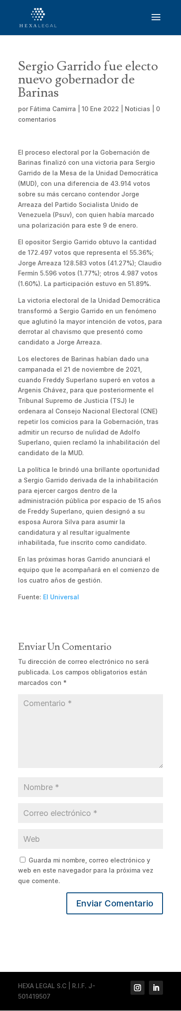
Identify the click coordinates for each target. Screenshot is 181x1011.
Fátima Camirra (53, 108)
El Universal (61, 597)
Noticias (137, 108)
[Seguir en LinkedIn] (156, 988)
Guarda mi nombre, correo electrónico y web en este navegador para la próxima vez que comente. (85, 870)
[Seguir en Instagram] (137, 988)
